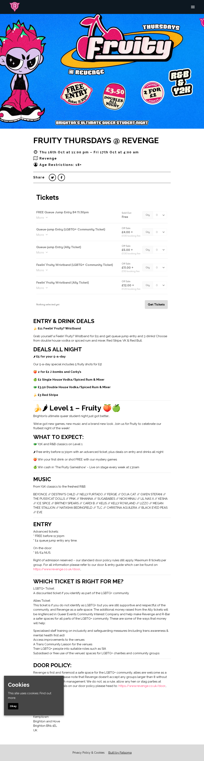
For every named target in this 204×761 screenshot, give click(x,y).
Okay (13, 706)
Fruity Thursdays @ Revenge (96, 140)
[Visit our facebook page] (61, 177)
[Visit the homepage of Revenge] (14, 7)
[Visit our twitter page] (52, 177)
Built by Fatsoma (120, 752)
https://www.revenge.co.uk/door (56, 569)
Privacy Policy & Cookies (89, 752)
